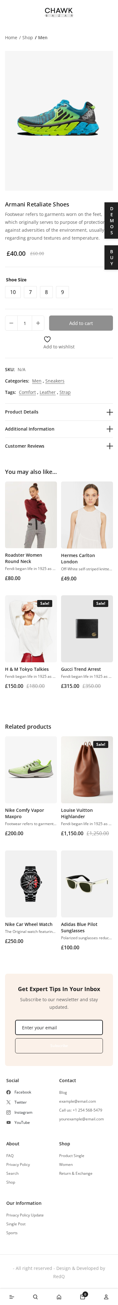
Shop (27, 37)
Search (12, 1173)
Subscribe (59, 1045)
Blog (63, 1092)
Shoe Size (16, 280)
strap (65, 392)
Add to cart (81, 323)
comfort (27, 392)
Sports (12, 1232)
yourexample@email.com (81, 1119)
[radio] (13, 292)
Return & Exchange (76, 1173)
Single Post (15, 1224)
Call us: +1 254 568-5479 (80, 1110)
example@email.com (77, 1101)
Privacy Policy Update (25, 1215)
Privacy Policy (18, 1164)
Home (11, 37)
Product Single (71, 1155)
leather (48, 392)
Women (66, 1164)
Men (43, 37)
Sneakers (55, 381)
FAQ (10, 1155)
